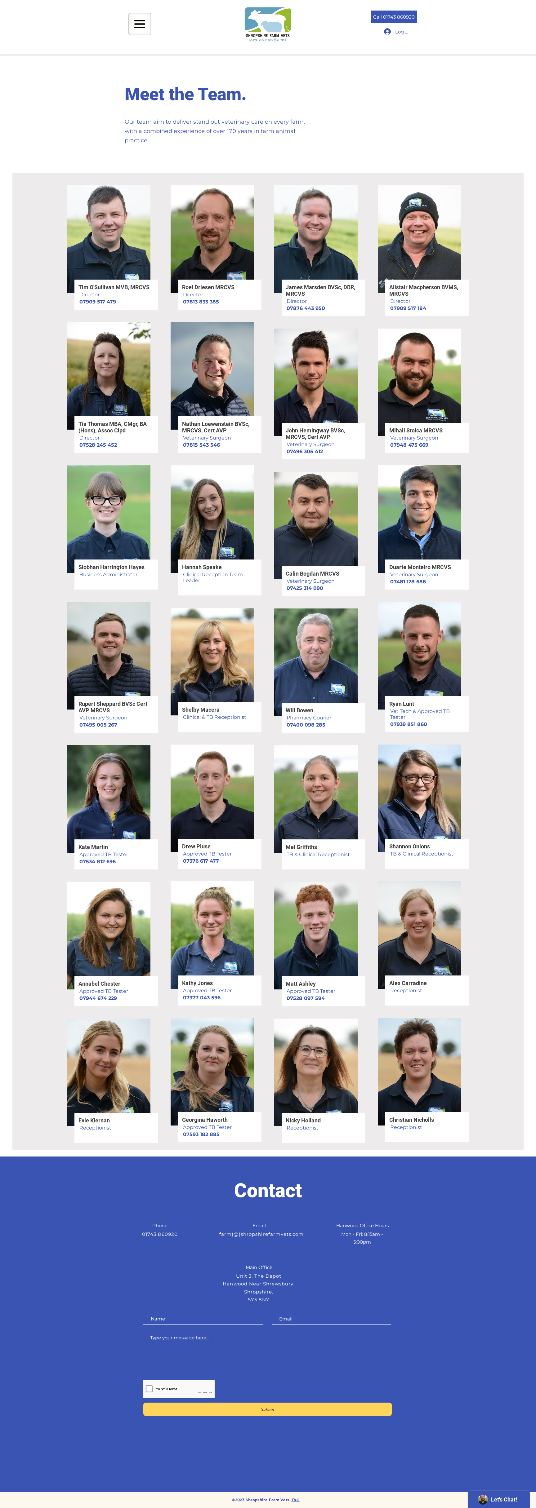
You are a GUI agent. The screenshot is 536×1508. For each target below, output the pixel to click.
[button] (139, 24)
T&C (296, 1499)
